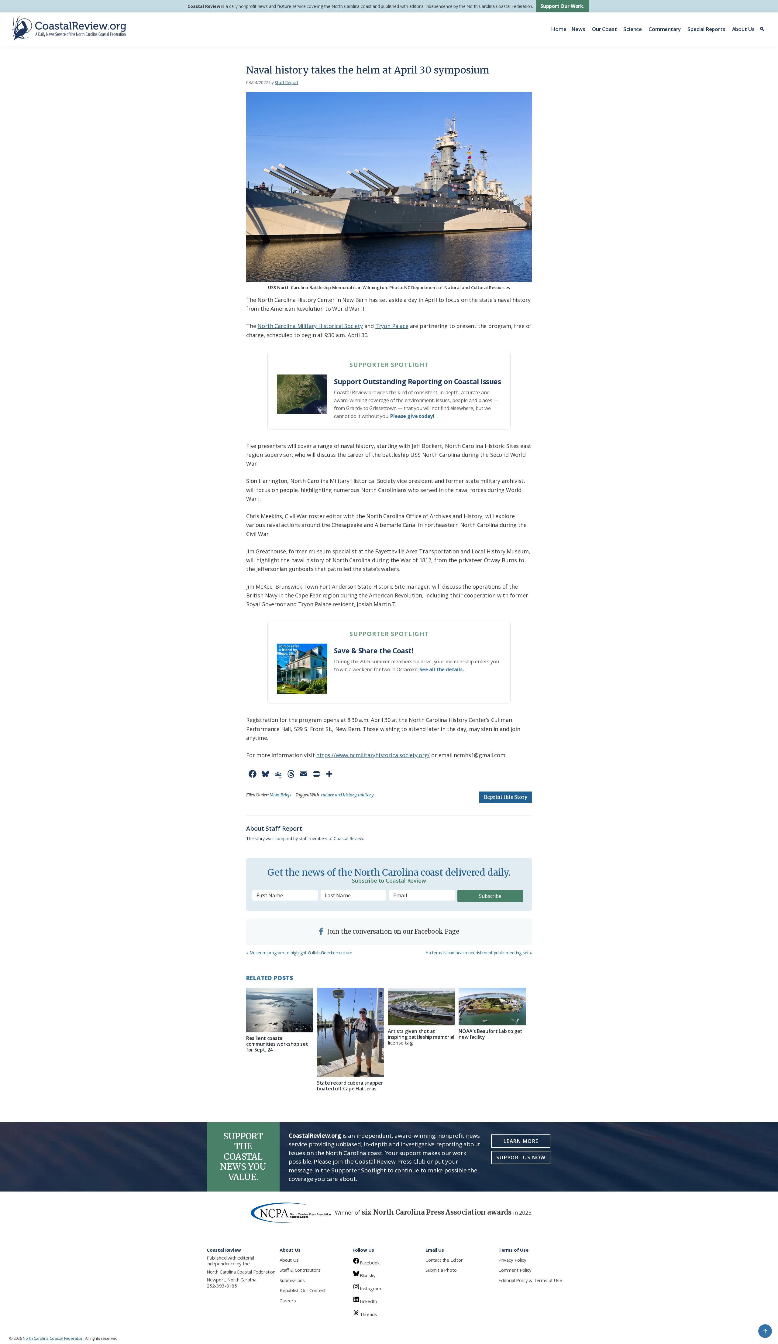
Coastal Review (204, 6)
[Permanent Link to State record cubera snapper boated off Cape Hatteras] (350, 1032)
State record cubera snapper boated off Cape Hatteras (350, 1085)
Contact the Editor (444, 1260)
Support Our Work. (562, 6)
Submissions (292, 1280)
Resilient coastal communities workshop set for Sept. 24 (277, 1044)
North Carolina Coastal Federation (241, 1272)
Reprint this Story (505, 797)
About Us (743, 29)
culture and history (338, 795)
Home (558, 29)
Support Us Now (520, 1157)
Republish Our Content (303, 1290)
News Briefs (280, 795)
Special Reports (706, 29)
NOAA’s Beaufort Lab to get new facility (490, 1034)
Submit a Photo (440, 1270)
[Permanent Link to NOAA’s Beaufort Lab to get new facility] (492, 1006)
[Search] (763, 29)
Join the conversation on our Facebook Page (392, 931)
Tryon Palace (391, 326)
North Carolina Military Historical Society (310, 326)
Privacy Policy (512, 1260)
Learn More (521, 1140)
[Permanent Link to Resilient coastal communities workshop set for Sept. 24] (279, 1010)
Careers (288, 1301)
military (366, 795)
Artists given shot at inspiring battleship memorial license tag (421, 1037)
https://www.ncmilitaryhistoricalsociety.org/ (373, 755)
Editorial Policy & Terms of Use (530, 1280)
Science (632, 29)
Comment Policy (514, 1270)
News (578, 29)
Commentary (665, 29)
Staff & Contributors (300, 1270)
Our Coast (604, 29)
